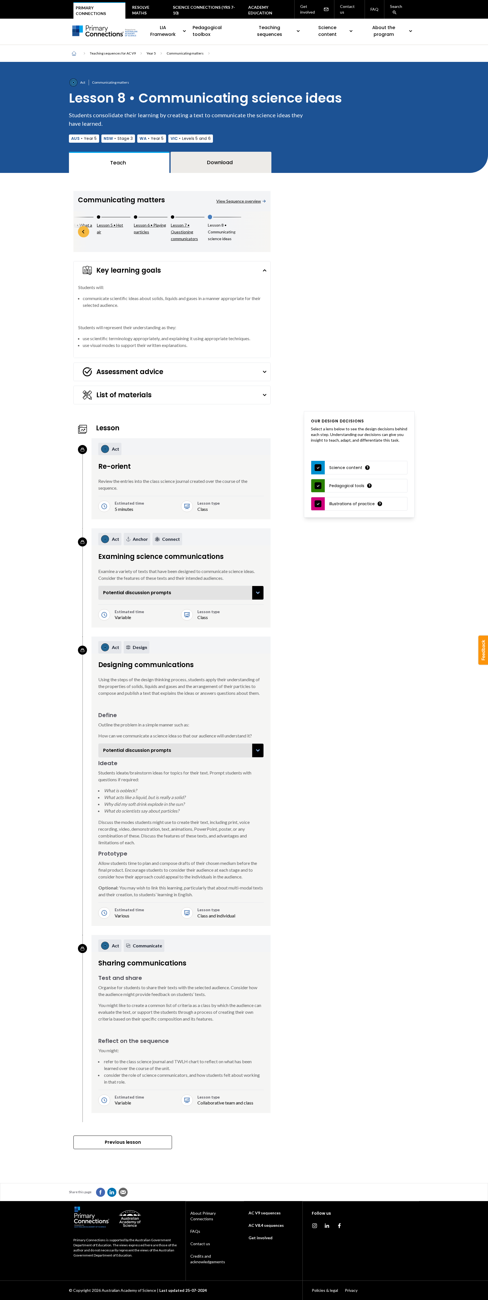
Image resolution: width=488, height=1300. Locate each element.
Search (396, 6)
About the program (383, 31)
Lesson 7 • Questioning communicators (184, 232)
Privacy (351, 1290)
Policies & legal (325, 1290)
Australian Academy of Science (129, 1290)
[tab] (119, 162)
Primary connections (91, 10)
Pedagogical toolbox (207, 31)
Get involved (307, 9)
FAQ (374, 9)
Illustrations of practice (352, 504)
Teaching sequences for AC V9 (113, 53)
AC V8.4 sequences (266, 1225)
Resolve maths (140, 10)
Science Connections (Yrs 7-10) (204, 10)
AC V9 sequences (265, 1212)
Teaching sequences (269, 31)
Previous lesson (123, 1142)
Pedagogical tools (346, 486)
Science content (327, 31)
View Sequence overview (238, 201)
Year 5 (151, 53)
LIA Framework (163, 31)
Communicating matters (185, 53)
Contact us (347, 9)
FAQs (195, 1231)
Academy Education (260, 10)
